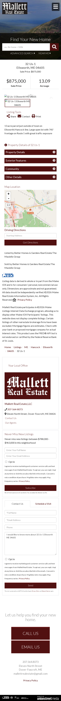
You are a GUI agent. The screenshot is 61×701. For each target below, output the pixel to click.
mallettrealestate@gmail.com (31, 673)
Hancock (35, 347)
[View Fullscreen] (8, 205)
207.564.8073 (30, 661)
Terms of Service (46, 591)
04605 (10, 351)
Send (30, 585)
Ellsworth (48, 347)
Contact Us (10, 418)
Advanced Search (21, 53)
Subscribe (30, 487)
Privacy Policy (24, 299)
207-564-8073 (15, 409)
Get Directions (30, 242)
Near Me (43, 53)
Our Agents (10, 422)
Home (7, 347)
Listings (17, 347)
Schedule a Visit (43, 503)
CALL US (30, 633)
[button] (54, 47)
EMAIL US (30, 646)
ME (26, 347)
